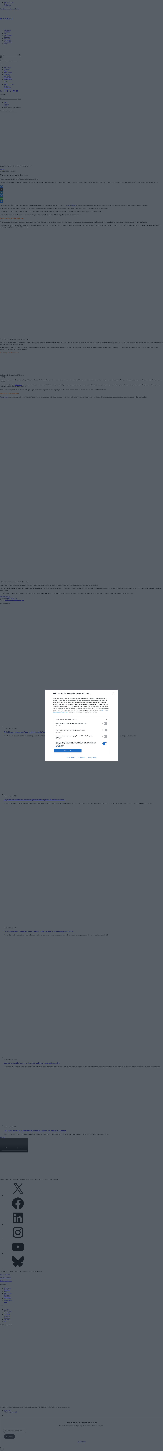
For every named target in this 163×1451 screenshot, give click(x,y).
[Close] (114, 693)
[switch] (104, 723)
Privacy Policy (92, 757)
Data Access (81, 757)
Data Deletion (71, 757)
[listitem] (81, 719)
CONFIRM (67, 750)
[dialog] (81, 725)
